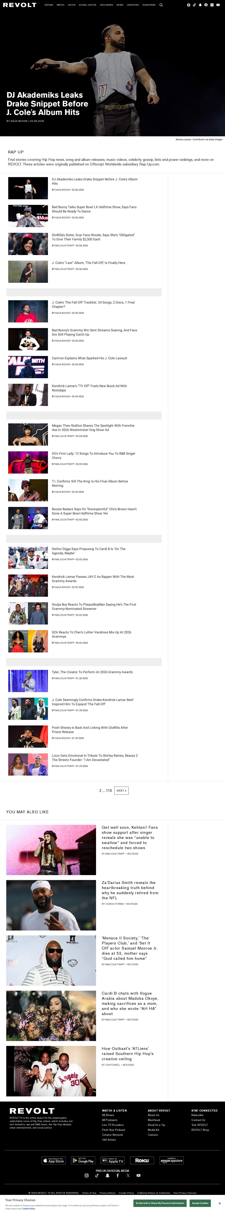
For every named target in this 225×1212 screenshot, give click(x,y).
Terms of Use (89, 1192)
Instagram (188, 5)
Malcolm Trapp (64, 245)
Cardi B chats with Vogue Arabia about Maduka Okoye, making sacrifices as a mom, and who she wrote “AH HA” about (130, 1003)
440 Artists (109, 1139)
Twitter (212, 5)
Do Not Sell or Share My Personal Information (160, 1203)
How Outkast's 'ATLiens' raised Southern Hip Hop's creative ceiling (128, 1053)
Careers (153, 1135)
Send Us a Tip (156, 1125)
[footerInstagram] (87, 1178)
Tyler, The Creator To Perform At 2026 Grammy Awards (92, 672)
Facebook (206, 5)
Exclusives (106, 4)
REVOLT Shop (200, 1130)
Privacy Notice (107, 1192)
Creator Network (112, 1135)
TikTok (194, 5)
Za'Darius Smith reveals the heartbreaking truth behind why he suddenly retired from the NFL (130, 890)
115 (109, 791)
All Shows (108, 1115)
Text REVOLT (199, 1125)
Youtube (218, 5)
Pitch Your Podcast (113, 1130)
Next (120, 790)
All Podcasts (109, 1120)
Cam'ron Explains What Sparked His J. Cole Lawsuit (89, 358)
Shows (49, 4)
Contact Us (198, 1120)
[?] (28, 188)
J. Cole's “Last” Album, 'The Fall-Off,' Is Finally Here (88, 263)
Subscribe (149, 4)
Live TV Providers (113, 1125)
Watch (60, 4)
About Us (153, 1115)
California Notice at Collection (153, 1192)
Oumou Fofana (114, 903)
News (120, 4)
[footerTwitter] (128, 1178)
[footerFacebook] (118, 1178)
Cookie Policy (126, 1192)
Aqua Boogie (19, 121)
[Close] (219, 1203)
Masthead (154, 1120)
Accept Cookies (200, 1203)
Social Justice (87, 4)
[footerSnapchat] (107, 1178)
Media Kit (153, 1130)
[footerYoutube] (138, 1178)
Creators (133, 4)
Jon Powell (112, 1064)
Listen (71, 4)
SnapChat (200, 5)
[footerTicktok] (97, 1178)
